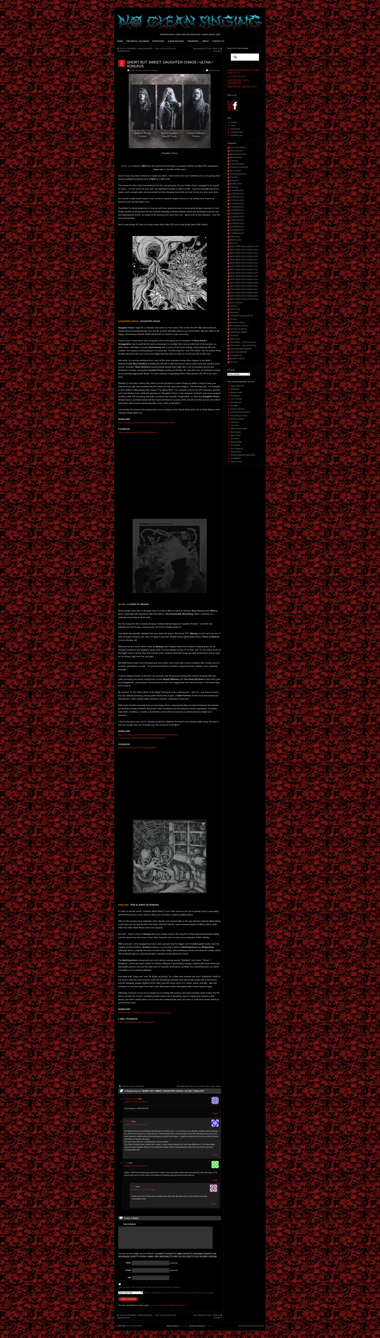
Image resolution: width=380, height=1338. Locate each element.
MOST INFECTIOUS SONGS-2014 (244, 263)
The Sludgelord (237, 449)
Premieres (234, 312)
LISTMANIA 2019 (237, 213)
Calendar (234, 161)
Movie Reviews (236, 303)
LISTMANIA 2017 (237, 207)
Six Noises (235, 439)
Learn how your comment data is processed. (167, 1305)
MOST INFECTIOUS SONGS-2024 (244, 296)
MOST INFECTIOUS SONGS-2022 (244, 289)
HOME (120, 41)
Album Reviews (135, 70)
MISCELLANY (236, 240)
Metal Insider (236, 432)
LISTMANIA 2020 (237, 217)
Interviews (234, 180)
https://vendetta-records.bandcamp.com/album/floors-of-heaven (148, 734)
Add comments (214, 70)
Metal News (235, 237)
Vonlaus (218, 1086)
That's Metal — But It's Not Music (243, 342)
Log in (233, 125)
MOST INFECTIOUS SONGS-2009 (244, 246)
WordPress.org (237, 135)
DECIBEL (234, 406)
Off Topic (233, 306)
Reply (215, 1113)
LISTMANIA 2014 (237, 197)
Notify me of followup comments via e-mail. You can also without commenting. (178, 1293)
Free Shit (234, 177)
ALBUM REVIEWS (176, 41)
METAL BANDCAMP (239, 429)
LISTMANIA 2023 (237, 227)
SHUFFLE (234, 336)
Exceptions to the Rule (239, 167)
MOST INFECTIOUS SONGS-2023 (244, 293)
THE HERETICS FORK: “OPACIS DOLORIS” (207, 50)
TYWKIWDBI (236, 458)
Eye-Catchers (235, 171)
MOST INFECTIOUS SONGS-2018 (244, 276)
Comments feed (237, 132)
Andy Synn (193, 1086)
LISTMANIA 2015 (237, 200)
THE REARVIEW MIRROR (240, 349)
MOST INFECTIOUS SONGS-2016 (244, 270)
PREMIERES (193, 41)
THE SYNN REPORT (238, 352)
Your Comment (129, 1224)
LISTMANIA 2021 (237, 220)
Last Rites (235, 425)
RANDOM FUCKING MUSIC (241, 316)
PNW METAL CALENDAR (137, 41)
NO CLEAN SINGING (134, 1326)
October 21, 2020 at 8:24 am (135, 1124)
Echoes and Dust (237, 409)
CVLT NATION (236, 399)
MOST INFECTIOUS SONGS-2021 (244, 286)
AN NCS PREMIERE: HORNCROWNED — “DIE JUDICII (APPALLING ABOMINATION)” (146, 50)
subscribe (193, 1293)
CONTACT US (218, 41)
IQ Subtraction (236, 184)
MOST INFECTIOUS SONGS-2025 (244, 299)
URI (129, 1278)
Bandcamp (235, 389)
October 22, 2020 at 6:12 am (135, 1166)
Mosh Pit (233, 243)
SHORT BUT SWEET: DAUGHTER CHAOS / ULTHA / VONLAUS (170, 64)
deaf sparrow (236, 402)
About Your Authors (238, 147)
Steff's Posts (235, 339)
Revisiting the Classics (239, 326)
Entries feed (235, 129)
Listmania (234, 187)
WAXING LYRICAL (237, 359)
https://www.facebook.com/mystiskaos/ (136, 1022)
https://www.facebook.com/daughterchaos (137, 432)
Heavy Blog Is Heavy (239, 416)
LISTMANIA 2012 (237, 190)
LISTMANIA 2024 (237, 230)
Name (128, 1263)
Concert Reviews (237, 164)
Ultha (212, 1086)
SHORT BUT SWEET (150, 70)
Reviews (233, 319)
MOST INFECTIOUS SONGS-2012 (244, 256)
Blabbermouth (236, 392)
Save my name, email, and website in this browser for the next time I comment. (149, 1287)
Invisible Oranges (238, 419)
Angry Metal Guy (237, 386)
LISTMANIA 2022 (237, 223)
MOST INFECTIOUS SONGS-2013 (244, 260)
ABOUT (205, 41)
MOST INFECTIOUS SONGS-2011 (244, 253)
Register (234, 122)
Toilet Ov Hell (236, 452)
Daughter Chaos (204, 1086)
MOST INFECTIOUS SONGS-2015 (244, 266)
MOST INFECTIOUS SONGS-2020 (244, 283)
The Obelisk (235, 445)
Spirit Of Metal (236, 442)
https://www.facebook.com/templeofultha (137, 747)
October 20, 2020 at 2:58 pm (135, 1102)
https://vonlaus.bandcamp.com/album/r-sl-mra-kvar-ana (144, 1012)
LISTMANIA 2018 (237, 210)
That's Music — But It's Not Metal (243, 345)
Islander (132, 1086)
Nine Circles (235, 435)
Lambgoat (235, 422)
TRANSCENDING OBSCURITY (243, 455)
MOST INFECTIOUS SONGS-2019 (244, 279)
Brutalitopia (235, 396)
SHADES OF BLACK (238, 329)
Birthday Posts (236, 157)
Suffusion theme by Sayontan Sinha (251, 1326)
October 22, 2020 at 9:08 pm (143, 1190)
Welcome (234, 362)
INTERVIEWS (158, 41)
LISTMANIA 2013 (237, 194)
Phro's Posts (235, 309)
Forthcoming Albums (238, 174)
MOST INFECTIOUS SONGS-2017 (244, 273)
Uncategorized (236, 355)
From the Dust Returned (240, 412)
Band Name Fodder (238, 154)
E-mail (128, 1270)
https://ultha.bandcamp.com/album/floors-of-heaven (142, 738)
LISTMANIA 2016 (237, 204)
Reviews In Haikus (237, 322)
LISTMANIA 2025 (237, 233)
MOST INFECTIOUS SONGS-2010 (244, 250)
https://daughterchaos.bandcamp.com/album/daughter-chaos (147, 422)
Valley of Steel (236, 462)
